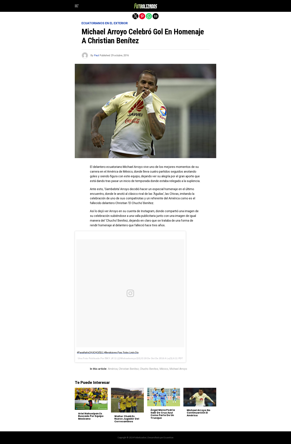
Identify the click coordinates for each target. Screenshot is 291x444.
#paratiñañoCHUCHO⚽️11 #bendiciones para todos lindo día (107, 352)
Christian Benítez (129, 369)
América (113, 369)
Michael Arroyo (178, 369)
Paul (96, 55)
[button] (77, 6)
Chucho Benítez (149, 369)
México (163, 369)
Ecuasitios (168, 437)
